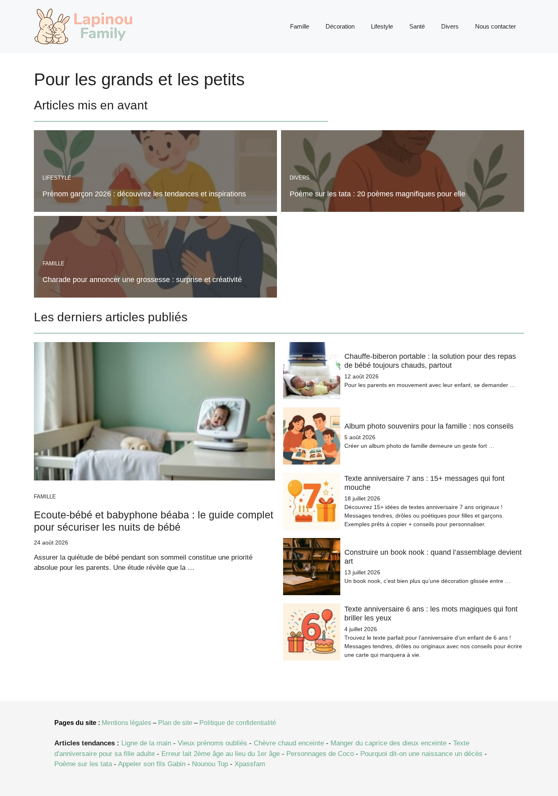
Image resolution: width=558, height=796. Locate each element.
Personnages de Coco (320, 754)
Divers (450, 26)
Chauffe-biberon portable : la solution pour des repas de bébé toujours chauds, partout (430, 360)
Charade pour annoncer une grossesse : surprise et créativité (142, 280)
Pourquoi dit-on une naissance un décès (421, 754)
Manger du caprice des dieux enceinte (388, 743)
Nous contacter (495, 26)
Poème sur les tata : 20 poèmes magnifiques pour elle (377, 194)
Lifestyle (382, 26)
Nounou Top (210, 764)
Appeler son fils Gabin (151, 764)
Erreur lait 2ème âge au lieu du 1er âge (220, 754)
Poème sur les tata (83, 764)
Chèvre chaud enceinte (289, 743)
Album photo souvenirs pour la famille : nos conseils (428, 426)
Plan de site (175, 722)
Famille (299, 26)
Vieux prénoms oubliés (212, 743)
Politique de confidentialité (237, 722)
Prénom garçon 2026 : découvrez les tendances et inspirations (144, 194)
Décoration (340, 26)
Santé (417, 26)
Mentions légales (126, 722)
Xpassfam (249, 764)
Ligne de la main (146, 743)
